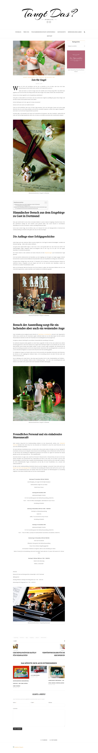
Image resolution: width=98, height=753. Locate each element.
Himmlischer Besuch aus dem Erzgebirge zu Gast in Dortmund (27, 204)
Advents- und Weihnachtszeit (30, 77)
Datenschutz (62, 32)
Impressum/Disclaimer (75, 32)
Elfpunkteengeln (48, 252)
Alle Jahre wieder (35, 675)
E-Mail (32, 702)
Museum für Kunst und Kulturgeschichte (21, 468)
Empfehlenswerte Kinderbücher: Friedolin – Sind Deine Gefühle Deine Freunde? (21, 683)
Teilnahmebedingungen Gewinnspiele (43, 32)
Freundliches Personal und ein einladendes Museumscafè (27, 208)
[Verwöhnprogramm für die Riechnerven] (62, 646)
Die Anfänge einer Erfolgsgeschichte (23, 205)
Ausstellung (16, 637)
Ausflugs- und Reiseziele (45, 77)
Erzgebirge (32, 637)
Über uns (26, 32)
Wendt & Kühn (43, 637)
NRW (54, 77)
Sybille (15, 641)
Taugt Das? (49, 13)
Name (14, 702)
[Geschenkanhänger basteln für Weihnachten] (15, 646)
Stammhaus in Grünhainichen (44, 334)
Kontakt (49, 36)
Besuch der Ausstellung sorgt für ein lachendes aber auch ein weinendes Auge (31, 207)
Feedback (18, 32)
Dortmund (22, 637)
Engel (27, 637)
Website (50, 702)
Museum (37, 637)
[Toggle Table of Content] (45, 202)
